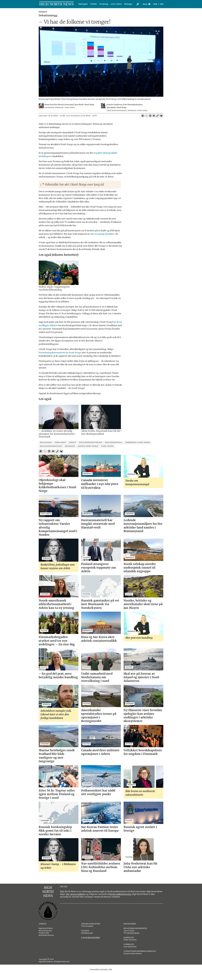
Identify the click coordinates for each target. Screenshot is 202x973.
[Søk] (138, 4)
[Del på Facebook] (142, 115)
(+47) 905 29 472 (133, 933)
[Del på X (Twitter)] (146, 115)
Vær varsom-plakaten (75, 894)
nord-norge (107, 446)
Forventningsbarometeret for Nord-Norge (60, 352)
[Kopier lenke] (157, 115)
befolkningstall (113, 442)
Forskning (103, 4)
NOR (155, 4)
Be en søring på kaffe (102, 234)
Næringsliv (83, 4)
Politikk (93, 4)
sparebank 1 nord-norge (137, 442)
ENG (162, 4)
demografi (60, 442)
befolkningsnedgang (51, 446)
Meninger (128, 4)
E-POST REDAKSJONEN (90, 937)
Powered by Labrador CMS (101, 969)
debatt (72, 442)
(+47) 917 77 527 (87, 933)
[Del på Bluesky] (161, 115)
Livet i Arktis (116, 4)
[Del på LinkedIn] (150, 115)
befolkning (46, 442)
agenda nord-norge (88, 446)
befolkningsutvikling (90, 442)
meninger (70, 446)
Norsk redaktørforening (120, 894)
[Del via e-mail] (154, 115)
